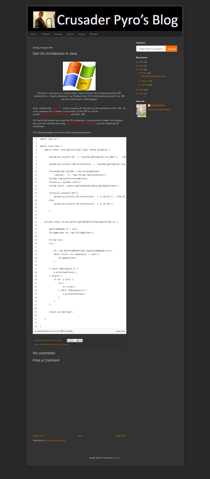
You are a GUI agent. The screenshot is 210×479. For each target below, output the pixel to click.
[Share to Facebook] (78, 340)
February (145, 81)
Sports (70, 34)
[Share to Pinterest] (81, 340)
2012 (141, 93)
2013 (141, 90)
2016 (141, 62)
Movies (58, 34)
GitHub (69, 331)
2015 (141, 66)
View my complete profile (159, 109)
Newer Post (39, 436)
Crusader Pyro (158, 105)
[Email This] (68, 340)
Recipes (94, 34)
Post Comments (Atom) (55, 440)
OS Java (57, 344)
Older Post (121, 436)
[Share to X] (74, 340)
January (145, 85)
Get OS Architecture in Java (153, 76)
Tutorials (45, 34)
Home (33, 34)
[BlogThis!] (71, 340)
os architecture (42, 331)
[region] (79, 232)
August (144, 73)
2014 (141, 69)
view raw (120, 331)
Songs (81, 34)
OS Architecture (46, 344)
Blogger (117, 458)
